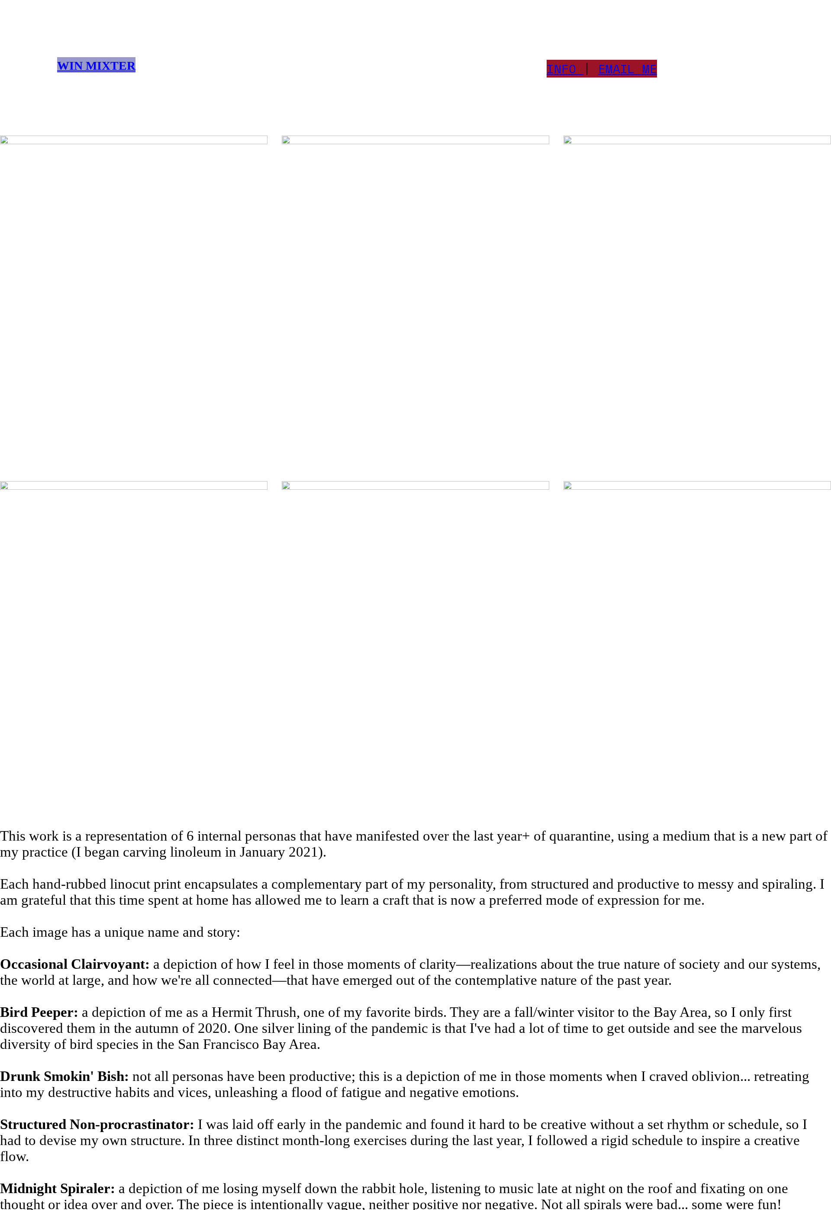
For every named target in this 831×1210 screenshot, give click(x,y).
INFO (561, 69)
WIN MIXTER (96, 65)
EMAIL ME (627, 69)
